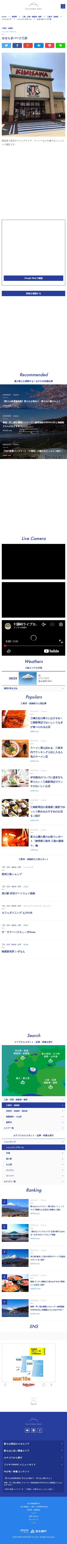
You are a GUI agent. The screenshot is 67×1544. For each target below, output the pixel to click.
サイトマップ (33, 1519)
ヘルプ (33, 1513)
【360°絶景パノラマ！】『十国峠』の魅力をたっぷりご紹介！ (29, 1489)
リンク (33, 1523)
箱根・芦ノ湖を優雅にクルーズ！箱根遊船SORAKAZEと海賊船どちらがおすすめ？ (33, 1484)
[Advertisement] (33, 182)
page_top (33, 1401)
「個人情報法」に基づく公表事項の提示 (33, 1507)
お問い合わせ (33, 1516)
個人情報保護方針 (33, 1503)
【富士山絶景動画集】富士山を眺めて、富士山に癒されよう (28, 1478)
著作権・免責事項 (33, 1510)
